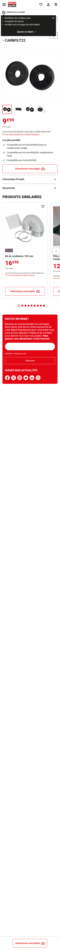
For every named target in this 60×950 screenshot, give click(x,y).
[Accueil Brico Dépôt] (12, 4)
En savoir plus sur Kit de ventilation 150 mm (25, 250)
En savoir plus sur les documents (30, 188)
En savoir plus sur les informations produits (30, 179)
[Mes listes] (41, 4)
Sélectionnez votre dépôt (27, 168)
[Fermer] (53, 18)
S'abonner (30, 360)
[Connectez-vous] (48, 4)
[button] (19, 305)
